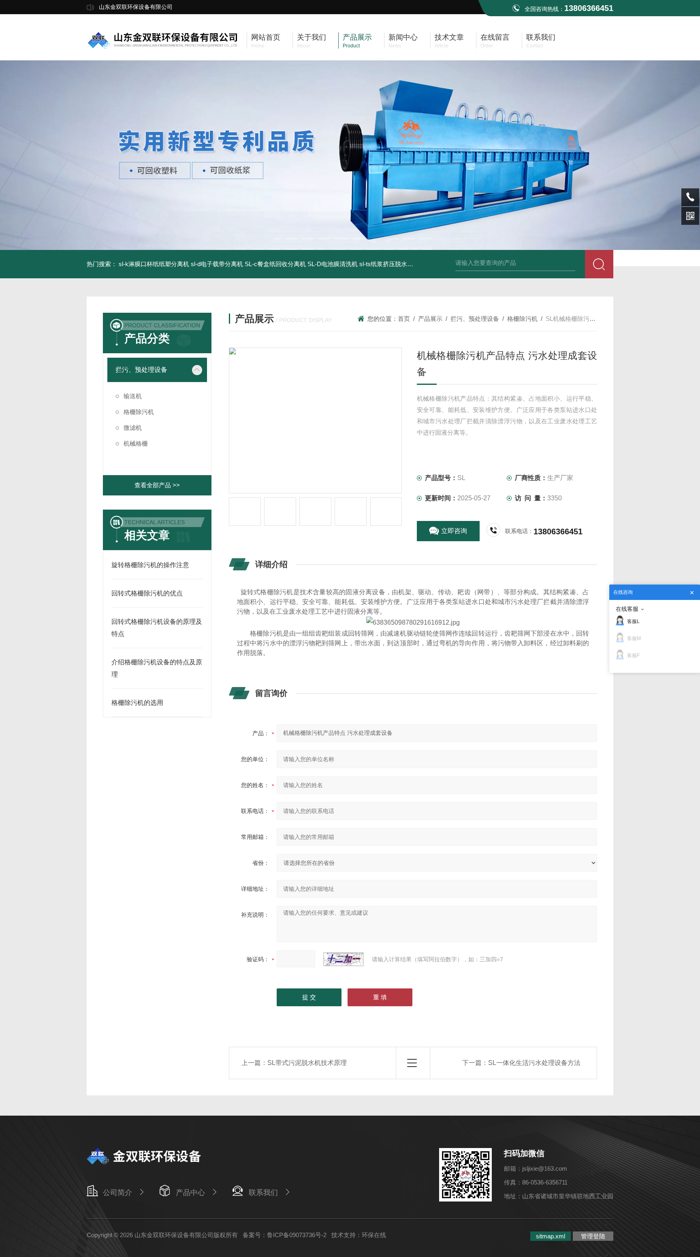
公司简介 (117, 1193)
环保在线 (374, 1234)
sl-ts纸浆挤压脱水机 (386, 263)
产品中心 (190, 1193)
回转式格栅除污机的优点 (147, 593)
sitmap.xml (550, 1236)
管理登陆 (593, 1236)
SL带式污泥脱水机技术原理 (307, 1062)
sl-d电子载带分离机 (217, 263)
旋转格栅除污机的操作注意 (150, 564)
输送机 (133, 396)
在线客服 (627, 609)
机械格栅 (136, 443)
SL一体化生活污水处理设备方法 (534, 1062)
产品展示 (430, 318)
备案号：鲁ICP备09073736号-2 (285, 1234)
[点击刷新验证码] (343, 959)
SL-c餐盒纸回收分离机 (275, 263)
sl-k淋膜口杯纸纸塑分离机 (154, 263)
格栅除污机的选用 (137, 702)
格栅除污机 (139, 411)
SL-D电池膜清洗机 (332, 263)
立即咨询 (454, 530)
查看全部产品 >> (157, 485)
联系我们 (263, 1193)
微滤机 (133, 427)
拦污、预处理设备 (141, 369)
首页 (404, 318)
